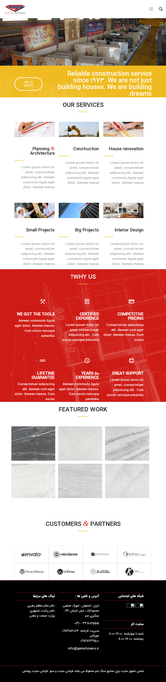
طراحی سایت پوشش (35, 671)
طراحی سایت (65, 671)
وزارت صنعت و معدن (42, 615)
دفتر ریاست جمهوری (42, 610)
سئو (51, 671)
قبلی (9, 42)
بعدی (157, 42)
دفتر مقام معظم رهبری (41, 605)
